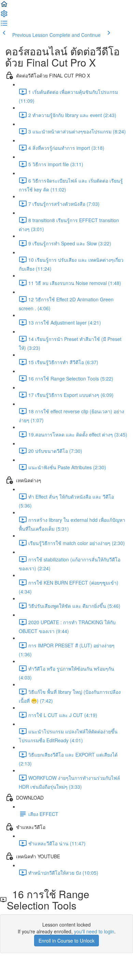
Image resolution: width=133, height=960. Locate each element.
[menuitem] (4, 15)
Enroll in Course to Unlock (66, 940)
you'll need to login (94, 931)
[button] (4, 6)
